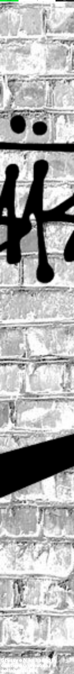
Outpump (9, 0)
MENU (64, 0)
